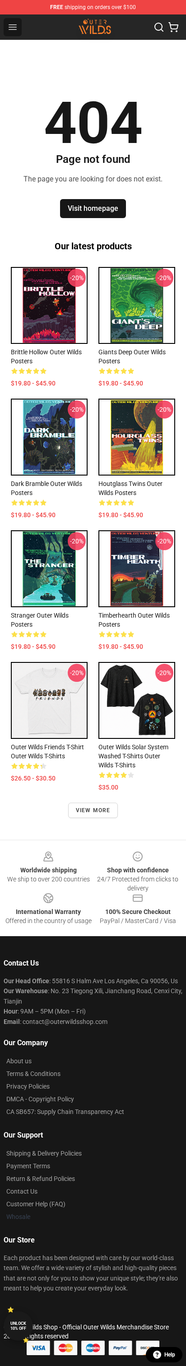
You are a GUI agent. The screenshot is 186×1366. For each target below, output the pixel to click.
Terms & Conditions (33, 1073)
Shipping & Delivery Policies (44, 1153)
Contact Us (21, 1191)
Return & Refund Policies (40, 1178)
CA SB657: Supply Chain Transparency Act (65, 1111)
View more (93, 810)
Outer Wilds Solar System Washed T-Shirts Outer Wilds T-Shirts (133, 756)
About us (19, 1061)
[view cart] (173, 27)
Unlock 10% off (18, 1326)
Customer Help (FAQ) (35, 1204)
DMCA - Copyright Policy (40, 1099)
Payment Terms (28, 1166)
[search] (158, 27)
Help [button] (169, 1355)
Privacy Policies (28, 1086)
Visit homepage (93, 208)
